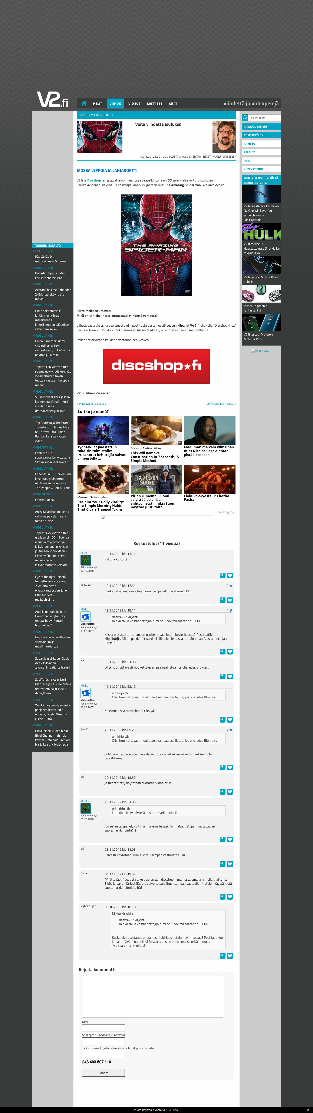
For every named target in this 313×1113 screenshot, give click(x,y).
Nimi (85, 1021)
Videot (134, 103)
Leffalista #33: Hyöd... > (221, 403)
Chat (173, 103)
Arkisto (249, 143)
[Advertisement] (156, 1093)
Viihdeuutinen (43, 251)
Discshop (94, 180)
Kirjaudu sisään (255, 126)
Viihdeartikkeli (44, 447)
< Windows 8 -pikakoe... (91, 403)
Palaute (250, 152)
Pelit (97, 103)
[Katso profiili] (85, 560)
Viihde (115, 103)
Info (247, 160)
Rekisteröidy (253, 135)
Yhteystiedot (253, 169)
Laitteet (154, 103)
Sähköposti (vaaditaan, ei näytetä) (103, 1035)
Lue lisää (172, 1110)
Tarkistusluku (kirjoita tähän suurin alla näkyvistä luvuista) (118, 1048)
